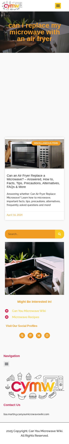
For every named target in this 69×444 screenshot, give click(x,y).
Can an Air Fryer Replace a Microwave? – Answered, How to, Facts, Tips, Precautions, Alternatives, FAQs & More (33, 181)
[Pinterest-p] (30, 335)
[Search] (59, 234)
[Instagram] (47, 335)
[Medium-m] (39, 335)
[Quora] (22, 335)
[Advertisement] (34, 89)
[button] (58, 6)
